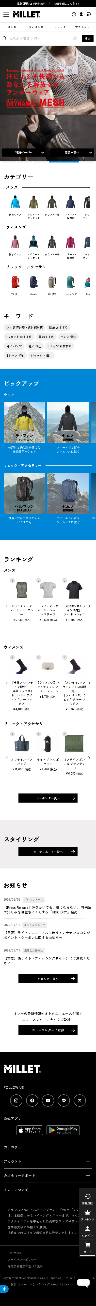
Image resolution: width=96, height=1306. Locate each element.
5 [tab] (80, 161)
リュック (60, 27)
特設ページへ (24, 152)
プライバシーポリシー (22, 1259)
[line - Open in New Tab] (64, 1100)
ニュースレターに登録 (48, 1030)
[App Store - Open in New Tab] (29, 1132)
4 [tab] (56, 161)
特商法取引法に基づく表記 (25, 1266)
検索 (88, 38)
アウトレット (84, 27)
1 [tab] (8, 161)
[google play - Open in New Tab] (63, 1132)
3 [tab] (40, 161)
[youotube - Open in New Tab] (48, 1100)
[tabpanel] (48, 103)
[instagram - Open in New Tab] (16, 1100)
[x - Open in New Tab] (80, 1100)
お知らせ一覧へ (48, 979)
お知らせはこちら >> (66, 3)
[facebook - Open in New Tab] (32, 1100)
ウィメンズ (36, 27)
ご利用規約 (14, 1253)
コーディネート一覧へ (48, 852)
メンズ (11, 27)
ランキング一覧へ (48, 798)
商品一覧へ (71, 152)
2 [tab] (24, 161)
